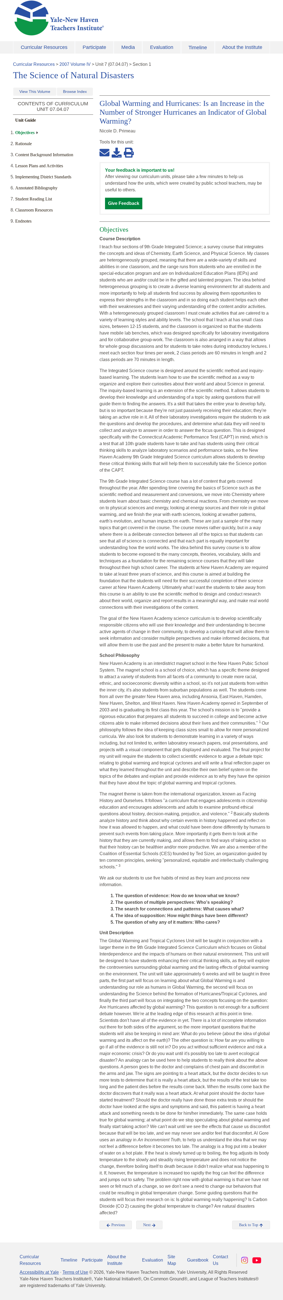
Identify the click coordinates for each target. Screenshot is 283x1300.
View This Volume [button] (34, 91)
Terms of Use (75, 1272)
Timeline (197, 47)
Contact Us (220, 1260)
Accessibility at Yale (39, 1272)
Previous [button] (117, 1225)
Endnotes (23, 221)
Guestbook (197, 1260)
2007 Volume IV (75, 64)
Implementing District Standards (43, 176)
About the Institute (242, 47)
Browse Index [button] (75, 91)
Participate (94, 47)
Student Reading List (33, 199)
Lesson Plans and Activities (39, 165)
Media (128, 47)
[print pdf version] (129, 152)
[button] (251, 1290)
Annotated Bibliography (36, 188)
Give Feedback (123, 203)
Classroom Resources (34, 210)
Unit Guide (25, 120)
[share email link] (104, 152)
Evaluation (161, 47)
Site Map (171, 1260)
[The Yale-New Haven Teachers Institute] (97, 18)
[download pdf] (117, 152)
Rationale (23, 143)
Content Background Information (44, 154)
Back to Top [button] (249, 1225)
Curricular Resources (44, 47)
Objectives (25, 132)
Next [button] (147, 1225)
